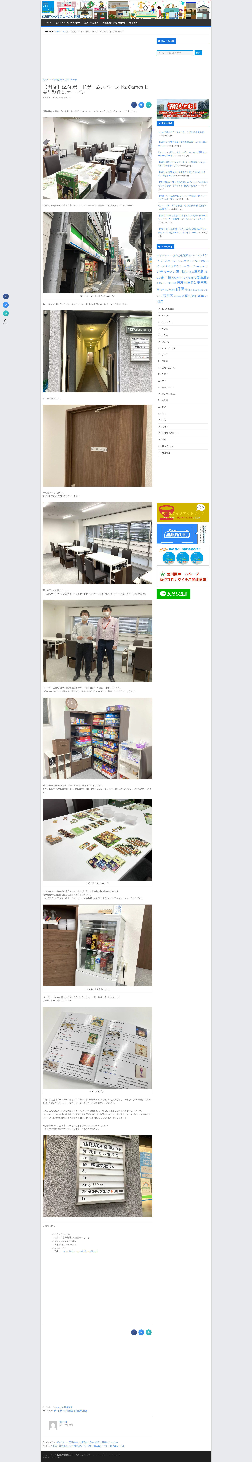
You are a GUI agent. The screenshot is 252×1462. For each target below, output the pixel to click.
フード (191, 266)
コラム (165, 335)
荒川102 (63, 1422)
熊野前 (172, 289)
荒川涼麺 (177, 296)
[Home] (57, 31)
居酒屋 (201, 277)
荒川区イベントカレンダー (68, 22)
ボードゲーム (60, 1411)
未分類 (165, 400)
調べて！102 (167, 446)
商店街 (175, 277)
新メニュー (163, 283)
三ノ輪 (180, 271)
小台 (188, 277)
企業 (158, 278)
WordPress (56, 1458)
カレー (174, 261)
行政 (164, 439)
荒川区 (168, 296)
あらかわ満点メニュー (165, 256)
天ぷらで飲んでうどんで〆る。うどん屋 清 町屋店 (181, 132)
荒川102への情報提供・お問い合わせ (60, 79)
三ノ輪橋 (190, 272)
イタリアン (193, 256)
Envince (106, 1455)
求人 (164, 413)
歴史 (162, 290)
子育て (182, 277)
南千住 (166, 277)
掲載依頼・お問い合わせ (114, 22)
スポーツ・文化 (169, 348)
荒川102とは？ (91, 22)
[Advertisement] (97, 56)
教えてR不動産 (168, 394)
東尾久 (191, 283)
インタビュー (168, 322)
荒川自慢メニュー (170, 433)
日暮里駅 (78, 1411)
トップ (48, 22)
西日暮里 (198, 296)
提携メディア (168, 387)
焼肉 (166, 290)
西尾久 (186, 296)
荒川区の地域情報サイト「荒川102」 (70, 1455)
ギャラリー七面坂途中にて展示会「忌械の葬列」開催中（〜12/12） (88, 1442)
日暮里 (70, 1411)
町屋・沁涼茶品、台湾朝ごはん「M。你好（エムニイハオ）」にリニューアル (88, 1446)
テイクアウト (173, 266)
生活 (164, 420)
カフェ (166, 261)
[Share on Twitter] (141, 106)
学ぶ (164, 381)
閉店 (206, 296)
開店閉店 (68, 1407)
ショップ (59, 1407)
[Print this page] (149, 106)
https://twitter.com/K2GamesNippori (80, 1251)
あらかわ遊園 (180, 255)
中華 (205, 272)
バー (184, 266)
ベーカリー (199, 267)
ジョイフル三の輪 (196, 261)
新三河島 (172, 283)
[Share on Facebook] (134, 106)
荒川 (187, 289)
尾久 (193, 277)
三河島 (198, 271)
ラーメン (170, 271)
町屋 (180, 289)
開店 (85, 1411)
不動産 (165, 361)
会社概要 (133, 22)
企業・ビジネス (169, 368)
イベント (166, 315)
